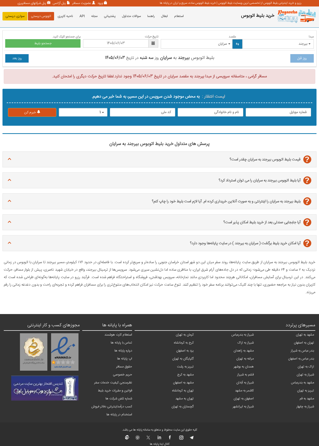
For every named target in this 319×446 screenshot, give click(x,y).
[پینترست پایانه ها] (138, 439)
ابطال (164, 16)
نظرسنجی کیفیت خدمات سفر (113, 382)
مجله (94, 16)
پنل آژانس (59, 3)
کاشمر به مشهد (244, 390)
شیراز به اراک (246, 342)
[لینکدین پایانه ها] (159, 439)
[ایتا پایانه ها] (127, 439)
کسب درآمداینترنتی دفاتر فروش (111, 406)
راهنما (151, 16)
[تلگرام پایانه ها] (191, 439)
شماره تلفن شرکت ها (118, 398)
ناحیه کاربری (65, 16)
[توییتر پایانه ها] (148, 439)
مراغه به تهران (245, 358)
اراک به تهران (306, 366)
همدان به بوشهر (244, 366)
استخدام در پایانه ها (119, 414)
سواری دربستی (14, 16)
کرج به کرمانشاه (184, 342)
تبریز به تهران (305, 390)
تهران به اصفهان (304, 342)
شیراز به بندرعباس (243, 334)
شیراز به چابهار (305, 406)
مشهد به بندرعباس (302, 382)
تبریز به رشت (185, 366)
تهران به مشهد (184, 398)
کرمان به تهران (185, 334)
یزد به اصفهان (185, 350)
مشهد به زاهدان (244, 350)
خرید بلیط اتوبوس (257, 15)
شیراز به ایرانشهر (243, 406)
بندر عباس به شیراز (302, 350)
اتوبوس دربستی (41, 16)
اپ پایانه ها (124, 358)
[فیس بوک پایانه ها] (170, 439)
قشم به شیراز (245, 374)
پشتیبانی (110, 16)
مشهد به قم (307, 398)
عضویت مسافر (81, 3)
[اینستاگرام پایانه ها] (180, 439)
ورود (99, 3)
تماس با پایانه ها (121, 342)
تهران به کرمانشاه (183, 390)
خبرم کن (30, 112)
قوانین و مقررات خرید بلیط (115, 390)
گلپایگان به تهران (183, 358)
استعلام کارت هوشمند (118, 334)
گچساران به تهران (182, 406)
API (82, 16)
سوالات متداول (131, 16)
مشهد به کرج (185, 374)
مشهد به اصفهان (183, 382)
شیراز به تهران (305, 374)
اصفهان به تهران (244, 398)
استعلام (179, 16)
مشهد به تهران (305, 334)
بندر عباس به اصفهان (301, 358)
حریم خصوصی (122, 374)
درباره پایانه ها (123, 350)
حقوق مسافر (124, 366)
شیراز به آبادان (245, 382)
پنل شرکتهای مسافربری (31, 3)
